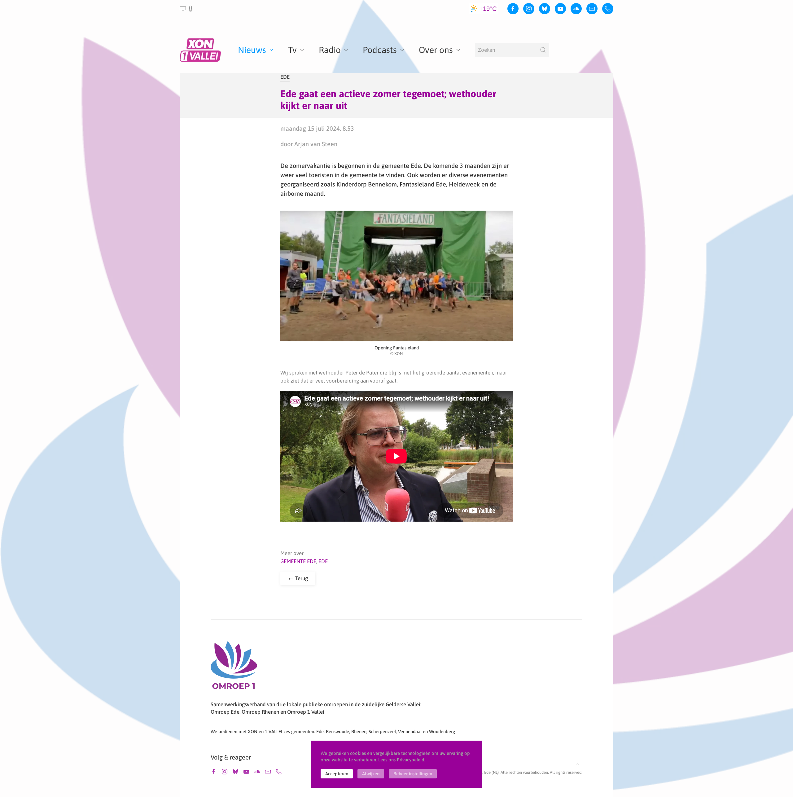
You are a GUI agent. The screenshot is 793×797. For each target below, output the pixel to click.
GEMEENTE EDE (298, 561)
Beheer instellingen (412, 773)
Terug (301, 578)
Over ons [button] (436, 50)
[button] (187, 9)
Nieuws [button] (252, 50)
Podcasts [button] (380, 50)
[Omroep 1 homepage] (234, 667)
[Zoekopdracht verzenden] (543, 50)
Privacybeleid (410, 759)
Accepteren (336, 773)
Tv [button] (292, 50)
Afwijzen (370, 773)
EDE (285, 77)
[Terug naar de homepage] (201, 50)
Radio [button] (330, 50)
